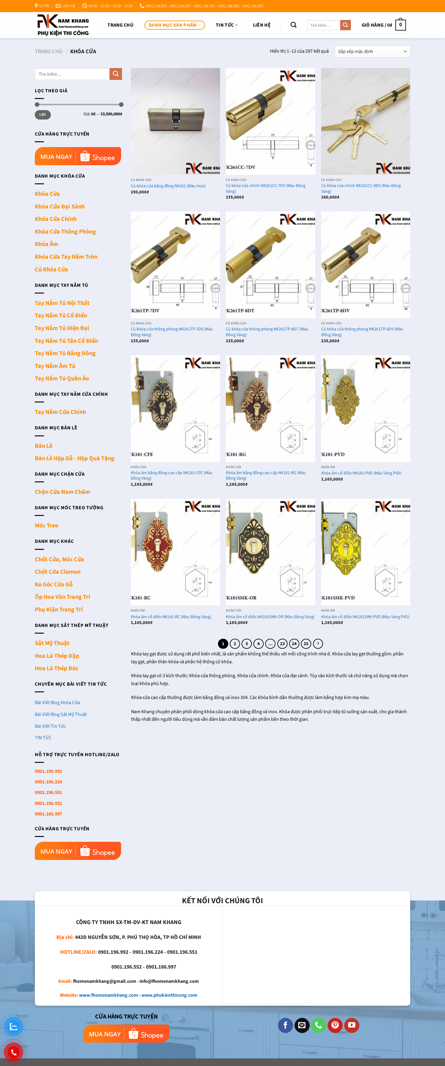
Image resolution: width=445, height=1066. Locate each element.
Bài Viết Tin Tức (50, 726)
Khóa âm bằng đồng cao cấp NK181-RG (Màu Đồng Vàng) (266, 475)
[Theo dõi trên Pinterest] (335, 1025)
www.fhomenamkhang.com (108, 995)
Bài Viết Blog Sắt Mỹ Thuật (61, 714)
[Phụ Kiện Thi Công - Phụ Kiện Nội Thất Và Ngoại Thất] (63, 25)
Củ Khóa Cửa (51, 269)
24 (294, 644)
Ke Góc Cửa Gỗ (54, 584)
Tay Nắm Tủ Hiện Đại (62, 328)
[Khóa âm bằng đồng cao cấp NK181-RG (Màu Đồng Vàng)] (270, 408)
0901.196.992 (48, 771)
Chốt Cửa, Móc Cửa (59, 559)
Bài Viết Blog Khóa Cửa (57, 702)
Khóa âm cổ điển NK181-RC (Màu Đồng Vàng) (171, 617)
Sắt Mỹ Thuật (52, 643)
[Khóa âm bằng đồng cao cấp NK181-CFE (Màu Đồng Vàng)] (175, 408)
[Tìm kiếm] (293, 25)
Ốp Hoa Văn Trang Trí (62, 597)
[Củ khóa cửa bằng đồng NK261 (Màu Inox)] (175, 121)
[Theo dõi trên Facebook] (285, 1025)
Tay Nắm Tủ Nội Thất (62, 303)
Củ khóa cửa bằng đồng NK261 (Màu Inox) (168, 186)
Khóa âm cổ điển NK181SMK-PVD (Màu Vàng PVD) (365, 617)
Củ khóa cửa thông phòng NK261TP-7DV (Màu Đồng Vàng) (172, 332)
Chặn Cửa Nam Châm (62, 492)
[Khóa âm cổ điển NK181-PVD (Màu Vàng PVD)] (365, 408)
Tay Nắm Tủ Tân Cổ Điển (66, 341)
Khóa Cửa (47, 194)
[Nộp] (345, 25)
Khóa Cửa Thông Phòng (65, 232)
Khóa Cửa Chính (56, 219)
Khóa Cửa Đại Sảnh (60, 206)
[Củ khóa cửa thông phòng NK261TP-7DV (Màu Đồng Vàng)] (175, 265)
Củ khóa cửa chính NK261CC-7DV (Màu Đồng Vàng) (265, 188)
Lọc (42, 114)
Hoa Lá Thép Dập (57, 656)
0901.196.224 (48, 782)
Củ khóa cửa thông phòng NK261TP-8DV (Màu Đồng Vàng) (362, 332)
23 (282, 644)
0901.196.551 (48, 792)
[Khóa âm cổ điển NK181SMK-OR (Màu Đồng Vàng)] (270, 552)
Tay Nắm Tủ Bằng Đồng (65, 353)
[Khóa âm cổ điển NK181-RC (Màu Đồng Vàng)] (175, 552)
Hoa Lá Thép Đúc (56, 668)
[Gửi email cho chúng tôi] (302, 1025)
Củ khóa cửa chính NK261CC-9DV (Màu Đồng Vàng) (361, 188)
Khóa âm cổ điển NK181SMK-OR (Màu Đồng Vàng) (270, 617)
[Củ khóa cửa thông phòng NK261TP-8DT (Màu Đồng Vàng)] (270, 265)
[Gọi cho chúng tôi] (318, 1025)
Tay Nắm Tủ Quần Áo (62, 378)
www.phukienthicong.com (169, 995)
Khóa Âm (46, 244)
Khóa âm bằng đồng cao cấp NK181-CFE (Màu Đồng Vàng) (172, 475)
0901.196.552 (48, 803)
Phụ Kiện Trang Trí (59, 609)
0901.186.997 (48, 814)
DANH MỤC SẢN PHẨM (172, 25)
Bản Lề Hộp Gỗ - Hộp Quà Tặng (74, 458)
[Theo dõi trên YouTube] (351, 1025)
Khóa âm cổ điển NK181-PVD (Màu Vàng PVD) (361, 473)
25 (306, 644)
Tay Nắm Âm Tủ (55, 366)
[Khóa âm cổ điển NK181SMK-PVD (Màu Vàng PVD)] (365, 552)
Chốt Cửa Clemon (58, 572)
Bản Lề (43, 446)
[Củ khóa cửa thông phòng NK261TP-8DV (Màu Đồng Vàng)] (365, 265)
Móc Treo (46, 525)
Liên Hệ (262, 25)
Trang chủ (120, 25)
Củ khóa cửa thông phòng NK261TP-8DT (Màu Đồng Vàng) (267, 332)
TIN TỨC (225, 25)
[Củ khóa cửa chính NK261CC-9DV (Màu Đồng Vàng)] (365, 121)
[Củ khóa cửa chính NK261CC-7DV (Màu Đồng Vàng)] (270, 121)
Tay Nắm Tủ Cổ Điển (61, 315)
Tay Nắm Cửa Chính (60, 412)
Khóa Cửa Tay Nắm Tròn (66, 257)
